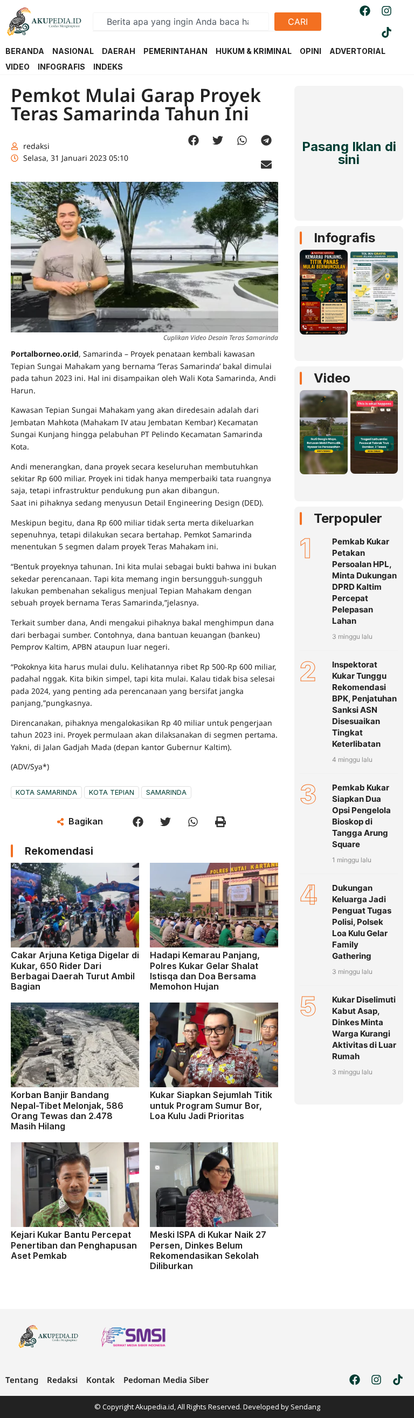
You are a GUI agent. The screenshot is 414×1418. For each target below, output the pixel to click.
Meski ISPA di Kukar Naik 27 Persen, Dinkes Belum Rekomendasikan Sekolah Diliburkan (208, 1250)
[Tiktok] (386, 32)
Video (332, 378)
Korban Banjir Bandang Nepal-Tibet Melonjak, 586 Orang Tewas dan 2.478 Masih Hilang (67, 1110)
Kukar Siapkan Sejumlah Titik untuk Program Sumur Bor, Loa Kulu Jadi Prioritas (211, 1105)
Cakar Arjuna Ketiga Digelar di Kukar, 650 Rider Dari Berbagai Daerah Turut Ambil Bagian (75, 971)
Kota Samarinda (46, 792)
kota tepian (111, 792)
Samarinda (166, 792)
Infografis (344, 238)
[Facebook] (365, 11)
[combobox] (181, 21)
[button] (193, 140)
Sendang (305, 1407)
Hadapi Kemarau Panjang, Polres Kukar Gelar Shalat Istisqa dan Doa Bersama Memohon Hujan (205, 971)
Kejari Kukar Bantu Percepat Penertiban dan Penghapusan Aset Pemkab (74, 1244)
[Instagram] (386, 11)
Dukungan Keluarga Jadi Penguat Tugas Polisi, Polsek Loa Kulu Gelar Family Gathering (361, 922)
